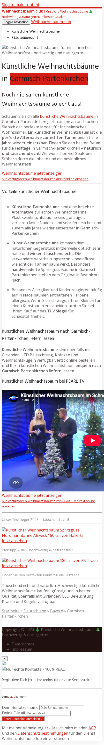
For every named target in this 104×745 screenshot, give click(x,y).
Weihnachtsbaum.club (51, 21)
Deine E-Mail (13, 713)
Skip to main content (20, 4)
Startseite (11, 611)
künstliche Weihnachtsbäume (66, 116)
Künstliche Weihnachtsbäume (36, 31)
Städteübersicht (25, 38)
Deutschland (34, 611)
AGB (92, 728)
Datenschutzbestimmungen (43, 733)
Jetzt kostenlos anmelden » (23, 719)
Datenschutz (23, 644)
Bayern (56, 611)
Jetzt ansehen (14, 540)
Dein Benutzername (20, 707)
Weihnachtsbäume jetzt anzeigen (45, 176)
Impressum (22, 649)
